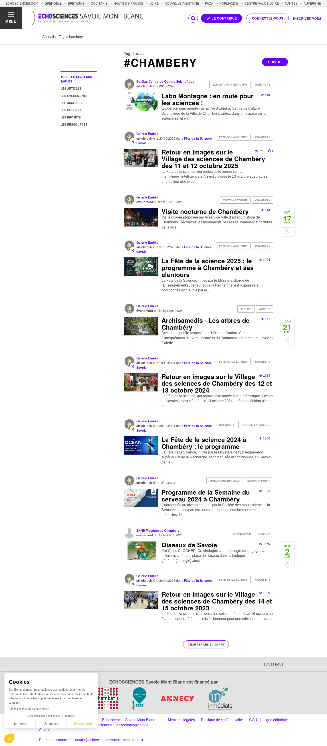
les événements (74, 96)
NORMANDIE (228, 3)
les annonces (72, 103)
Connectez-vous (267, 18)
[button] (9, 738)
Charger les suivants (206, 644)
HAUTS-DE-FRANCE (128, 3)
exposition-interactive (230, 84)
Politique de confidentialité (222, 720)
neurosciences (258, 481)
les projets (71, 117)
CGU (253, 720)
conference (241, 533)
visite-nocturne (235, 200)
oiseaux (264, 533)
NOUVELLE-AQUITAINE (182, 3)
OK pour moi (82, 723)
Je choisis (51, 723)
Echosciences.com (22, 3)
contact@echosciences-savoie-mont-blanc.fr (108, 740)
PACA (209, 3)
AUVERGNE (312, 3)
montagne (262, 84)
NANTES (291, 3)
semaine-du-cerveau (225, 481)
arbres (264, 309)
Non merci (20, 723)
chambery (262, 137)
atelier (246, 309)
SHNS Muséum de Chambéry (158, 530)
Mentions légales (181, 720)
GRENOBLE (53, 3)
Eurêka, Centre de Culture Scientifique (165, 81)
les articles (71, 88)
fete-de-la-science (233, 137)
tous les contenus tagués (76, 79)
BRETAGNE (76, 3)
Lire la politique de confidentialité (29, 709)
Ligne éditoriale (275, 720)
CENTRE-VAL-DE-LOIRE (261, 3)
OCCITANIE (99, 3)
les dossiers (71, 110)
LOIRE (154, 3)
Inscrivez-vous (307, 18)
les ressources (74, 124)
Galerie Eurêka (147, 133)
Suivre (275, 61)
